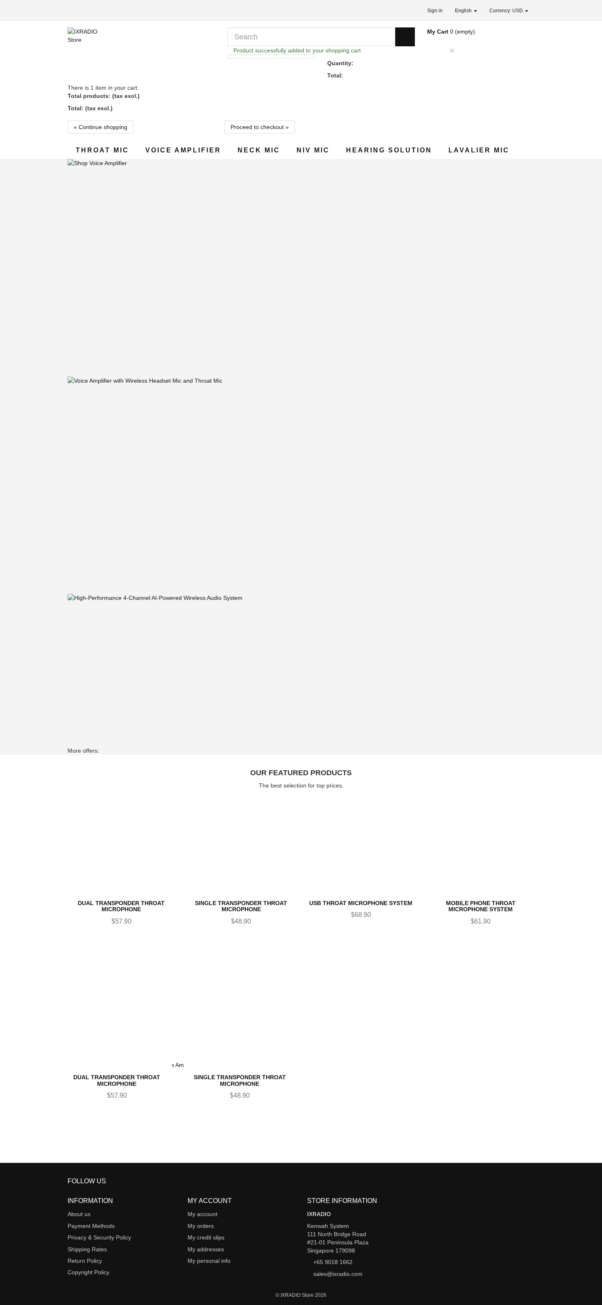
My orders (201, 1226)
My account (202, 1214)
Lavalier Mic (478, 150)
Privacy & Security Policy (99, 1237)
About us (79, 1214)
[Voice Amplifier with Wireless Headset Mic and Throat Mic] (301, 485)
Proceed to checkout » (260, 127)
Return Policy (85, 1260)
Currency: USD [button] (506, 11)
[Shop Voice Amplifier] (301, 268)
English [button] (464, 11)
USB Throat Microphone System (360, 903)
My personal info (209, 1260)
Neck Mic (259, 150)
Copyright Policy (88, 1272)
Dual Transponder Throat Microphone (121, 906)
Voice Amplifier (183, 150)
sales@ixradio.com (337, 1274)
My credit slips (206, 1237)
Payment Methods (91, 1226)
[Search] (405, 36)
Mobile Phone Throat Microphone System (481, 906)
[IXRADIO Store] (141, 47)
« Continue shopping (100, 127)
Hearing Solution (389, 150)
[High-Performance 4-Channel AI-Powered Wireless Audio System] (301, 710)
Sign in (435, 11)
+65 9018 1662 (333, 1262)
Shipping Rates (87, 1249)
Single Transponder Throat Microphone (241, 906)
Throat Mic (102, 150)
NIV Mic (313, 150)
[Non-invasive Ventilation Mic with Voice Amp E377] (301, 1168)
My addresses (206, 1249)
